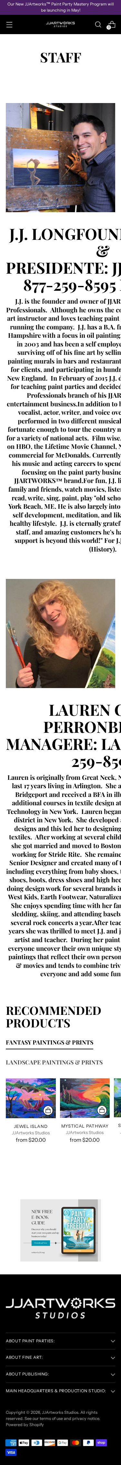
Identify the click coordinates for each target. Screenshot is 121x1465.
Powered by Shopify (25, 1424)
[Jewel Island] (31, 1098)
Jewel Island (30, 1126)
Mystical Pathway (85, 1126)
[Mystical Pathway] (85, 1098)
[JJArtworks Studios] (60, 24)
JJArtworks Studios (60, 1412)
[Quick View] (48, 1110)
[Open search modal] (98, 24)
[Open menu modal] (9, 24)
